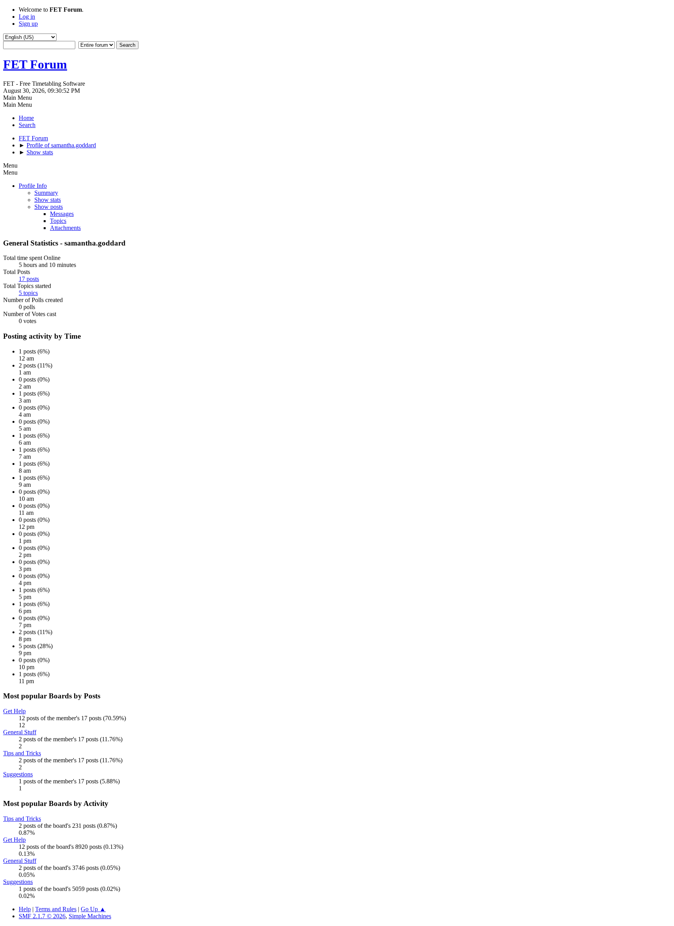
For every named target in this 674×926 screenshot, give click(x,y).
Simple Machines (90, 916)
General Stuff (19, 732)
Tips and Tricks (22, 753)
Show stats (47, 199)
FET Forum (35, 64)
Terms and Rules (55, 909)
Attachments (65, 227)
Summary (46, 192)
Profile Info (33, 185)
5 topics (28, 293)
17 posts (29, 279)
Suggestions (18, 774)
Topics (58, 220)
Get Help (14, 711)
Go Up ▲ (93, 909)
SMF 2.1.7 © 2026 (42, 916)
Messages (62, 213)
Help (25, 909)
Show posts (48, 206)
